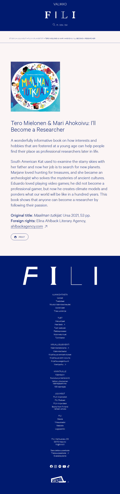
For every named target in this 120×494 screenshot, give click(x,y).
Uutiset (60, 298)
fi (57, 24)
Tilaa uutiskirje (60, 311)
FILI (60, 415)
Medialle (60, 425)
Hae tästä (58, 324)
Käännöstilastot (60, 351)
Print (21, 236)
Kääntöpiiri (60, 374)
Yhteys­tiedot (60, 422)
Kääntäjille (60, 371)
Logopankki (60, 429)
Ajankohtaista (60, 294)
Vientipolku (58, 364)
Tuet (60, 318)
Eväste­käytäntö (60, 455)
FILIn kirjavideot (60, 403)
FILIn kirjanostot (60, 397)
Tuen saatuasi (60, 328)
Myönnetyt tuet (60, 334)
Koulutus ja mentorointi (60, 378)
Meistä (60, 419)
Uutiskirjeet (60, 307)
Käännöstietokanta (58, 348)
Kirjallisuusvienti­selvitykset (60, 354)
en (61, 24)
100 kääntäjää (60, 386)
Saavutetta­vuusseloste (60, 450)
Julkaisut (60, 393)
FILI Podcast (60, 400)
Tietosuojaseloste (58, 452)
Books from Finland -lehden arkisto (60, 407)
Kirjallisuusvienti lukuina (60, 357)
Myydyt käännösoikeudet (60, 304)
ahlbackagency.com (27, 226)
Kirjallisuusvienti (60, 344)
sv (66, 24)
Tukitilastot (60, 337)
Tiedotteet (60, 301)
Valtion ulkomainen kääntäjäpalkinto (60, 382)
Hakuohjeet (60, 321)
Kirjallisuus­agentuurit (60, 361)
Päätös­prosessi (60, 331)
